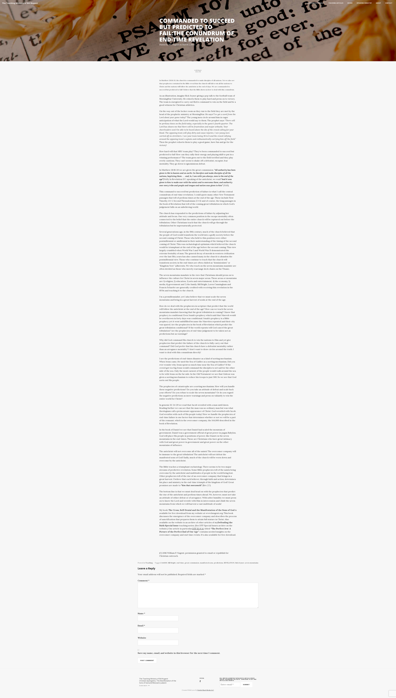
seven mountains (251, 563)
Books (350, 3)
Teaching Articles (335, 3)
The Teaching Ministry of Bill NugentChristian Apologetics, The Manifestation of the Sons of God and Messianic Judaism (157, 681)
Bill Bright (172, 563)
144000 (164, 563)
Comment (143, 580)
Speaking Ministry (364, 3)
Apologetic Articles (316, 3)
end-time (180, 563)
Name (141, 613)
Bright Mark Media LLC (205, 690)
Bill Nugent (174, 44)
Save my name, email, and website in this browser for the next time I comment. (179, 653)
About (378, 3)
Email (141, 625)
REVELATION (229, 563)
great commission (192, 563)
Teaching (149, 563)
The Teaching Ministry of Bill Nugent (20, 3)
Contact (388, 3)
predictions (218, 563)
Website (142, 637)
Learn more (143, 685)
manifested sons (206, 563)
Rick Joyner (239, 563)
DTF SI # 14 (198, 528)
